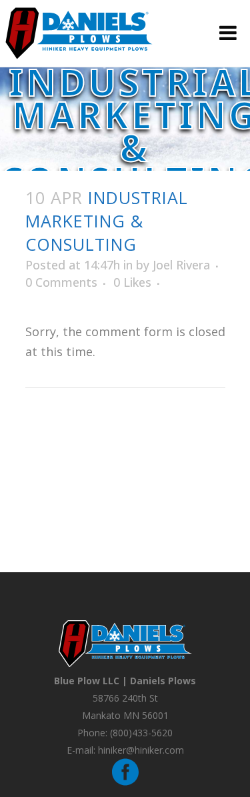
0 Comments (61, 282)
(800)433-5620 (141, 732)
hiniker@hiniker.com (141, 750)
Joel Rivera (181, 265)
